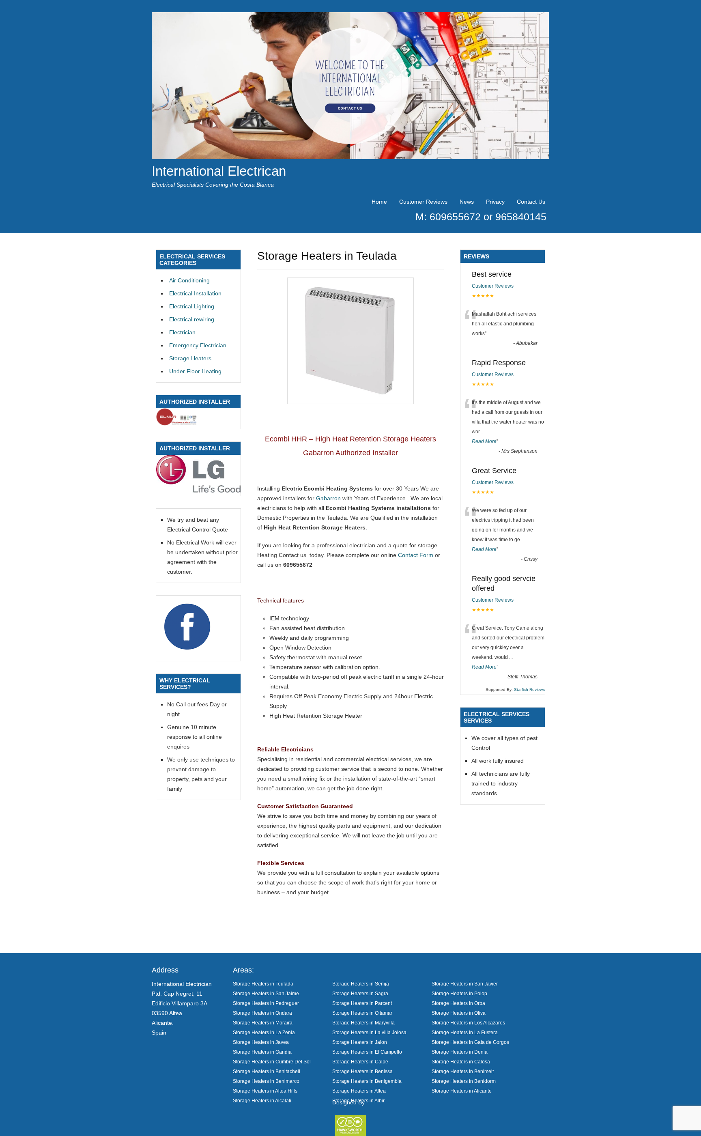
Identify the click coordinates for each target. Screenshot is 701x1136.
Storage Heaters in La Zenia (264, 1032)
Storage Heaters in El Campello (367, 1051)
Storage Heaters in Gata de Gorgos (470, 1042)
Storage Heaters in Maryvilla (363, 1022)
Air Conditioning (189, 280)
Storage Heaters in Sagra (360, 993)
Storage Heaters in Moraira (262, 1022)
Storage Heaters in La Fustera (465, 1032)
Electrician (182, 332)
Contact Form (415, 555)
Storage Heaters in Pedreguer (266, 1003)
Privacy (495, 201)
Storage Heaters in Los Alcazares (468, 1022)
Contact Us (531, 201)
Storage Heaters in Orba (458, 1003)
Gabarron (328, 498)
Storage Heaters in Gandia (262, 1051)
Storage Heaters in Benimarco (266, 1081)
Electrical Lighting (191, 306)
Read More (484, 441)
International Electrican (219, 171)
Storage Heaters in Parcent (362, 1003)
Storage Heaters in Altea (359, 1090)
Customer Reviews (423, 201)
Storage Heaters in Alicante (462, 1090)
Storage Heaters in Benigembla (367, 1081)
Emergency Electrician (197, 345)
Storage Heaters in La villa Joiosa (369, 1032)
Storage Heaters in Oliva (459, 1013)
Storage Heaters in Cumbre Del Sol (272, 1061)
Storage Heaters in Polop (459, 993)
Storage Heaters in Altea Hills (265, 1090)
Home (379, 201)
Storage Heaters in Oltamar (362, 1013)
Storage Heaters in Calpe (360, 1061)
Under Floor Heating (195, 371)
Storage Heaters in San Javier (465, 983)
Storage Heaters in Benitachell (266, 1071)
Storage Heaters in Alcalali (262, 1100)
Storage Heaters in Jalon (359, 1042)
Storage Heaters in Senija (360, 983)
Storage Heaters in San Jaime (266, 993)
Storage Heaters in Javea (261, 1042)
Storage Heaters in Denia (460, 1051)
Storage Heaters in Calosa (461, 1061)
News (467, 201)
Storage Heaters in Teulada (263, 983)
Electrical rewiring (191, 319)
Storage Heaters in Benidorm (464, 1081)
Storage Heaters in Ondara (262, 1013)
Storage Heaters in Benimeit (463, 1071)
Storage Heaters (190, 358)
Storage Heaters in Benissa (362, 1071)
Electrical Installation (195, 293)
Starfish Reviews (529, 689)
